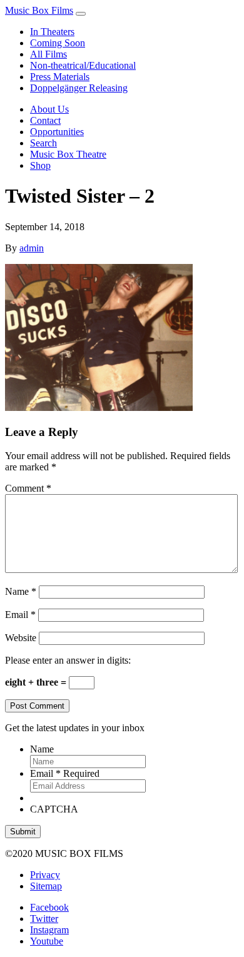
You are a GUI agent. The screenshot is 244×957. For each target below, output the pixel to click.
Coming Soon (57, 43)
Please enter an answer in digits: (68, 660)
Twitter (44, 918)
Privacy (45, 874)
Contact (45, 120)
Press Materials (59, 76)
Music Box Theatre (68, 154)
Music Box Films (39, 10)
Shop (40, 165)
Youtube (46, 941)
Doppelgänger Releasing (79, 88)
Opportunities (57, 131)
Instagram (49, 929)
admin (31, 248)
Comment (28, 488)
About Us (49, 109)
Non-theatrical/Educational (83, 65)
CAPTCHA (54, 809)
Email (20, 614)
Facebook (49, 907)
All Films (48, 54)
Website (20, 637)
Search (43, 143)
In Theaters (52, 31)
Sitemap (46, 886)
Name (20, 591)
